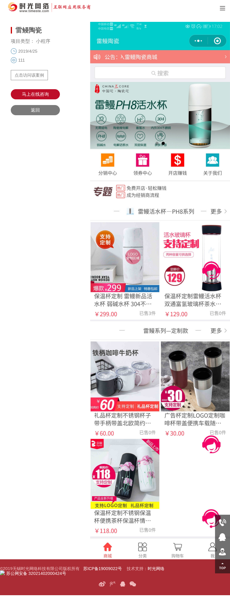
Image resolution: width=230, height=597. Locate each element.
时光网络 (156, 568)
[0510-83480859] (222, 522)
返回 (35, 110)
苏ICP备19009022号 (102, 568)
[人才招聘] (222, 551)
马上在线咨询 (35, 94)
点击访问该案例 (29, 75)
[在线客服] (222, 536)
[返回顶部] (222, 566)
